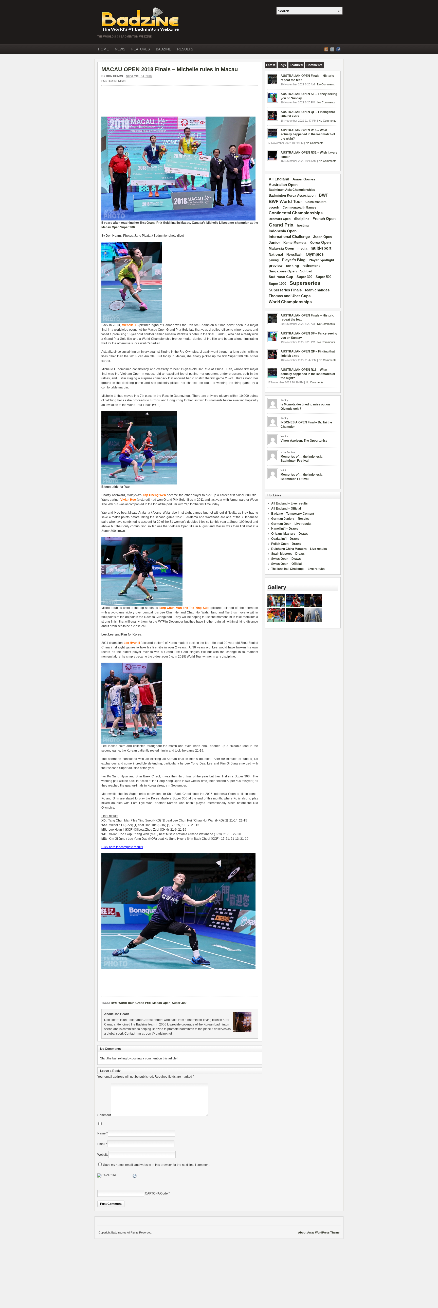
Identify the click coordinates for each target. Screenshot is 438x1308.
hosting (303, 225)
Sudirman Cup (281, 277)
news (122, 80)
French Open (324, 219)
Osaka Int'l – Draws (285, 538)
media (302, 248)
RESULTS (185, 49)
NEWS (120, 49)
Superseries (304, 283)
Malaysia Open (281, 248)
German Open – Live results (291, 524)
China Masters (315, 202)
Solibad (306, 271)
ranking (292, 266)
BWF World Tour (122, 1003)
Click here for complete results (122, 847)
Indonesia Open (283, 231)
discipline (301, 219)
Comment (104, 1115)
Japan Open (322, 237)
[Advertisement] (160, 106)
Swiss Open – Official (286, 564)
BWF (323, 195)
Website (102, 1154)
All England (279, 179)
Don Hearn (114, 76)
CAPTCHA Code (156, 1193)
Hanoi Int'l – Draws (284, 528)
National (276, 254)
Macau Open (110, 227)
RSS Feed (326, 49)
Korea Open (320, 242)
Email (101, 1144)
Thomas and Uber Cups (290, 296)
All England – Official (286, 508)
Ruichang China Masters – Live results (299, 549)
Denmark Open (279, 219)
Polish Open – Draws (286, 544)
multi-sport (321, 248)
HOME (103, 49)
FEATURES (140, 49)
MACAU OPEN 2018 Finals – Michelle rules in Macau (169, 69)
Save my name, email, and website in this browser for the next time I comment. (156, 1165)
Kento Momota (294, 243)
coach (274, 207)
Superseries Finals (285, 290)
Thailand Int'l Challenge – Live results (298, 569)
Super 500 (323, 277)
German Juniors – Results (290, 518)
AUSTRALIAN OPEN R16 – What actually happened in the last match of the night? (308, 134)
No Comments (326, 84)
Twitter (332, 49)
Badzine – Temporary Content (292, 513)
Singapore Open (283, 271)
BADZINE (163, 49)
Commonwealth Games (299, 207)
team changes (317, 290)
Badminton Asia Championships (292, 190)
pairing (274, 260)
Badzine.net (141, 19)
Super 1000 (277, 284)
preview (276, 266)
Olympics (315, 254)
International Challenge (289, 237)
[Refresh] (135, 1177)
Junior (274, 242)
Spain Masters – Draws (288, 553)
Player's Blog (293, 260)
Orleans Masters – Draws (289, 533)
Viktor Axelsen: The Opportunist (304, 440)
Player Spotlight (321, 260)
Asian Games (304, 179)
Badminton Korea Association (292, 195)
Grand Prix (154, 223)
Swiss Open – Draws (286, 558)
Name (101, 1133)
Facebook (338, 49)
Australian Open (283, 185)
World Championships (290, 302)
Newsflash (294, 254)
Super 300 (127, 227)
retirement (311, 266)
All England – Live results (289, 503)
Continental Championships (296, 213)
